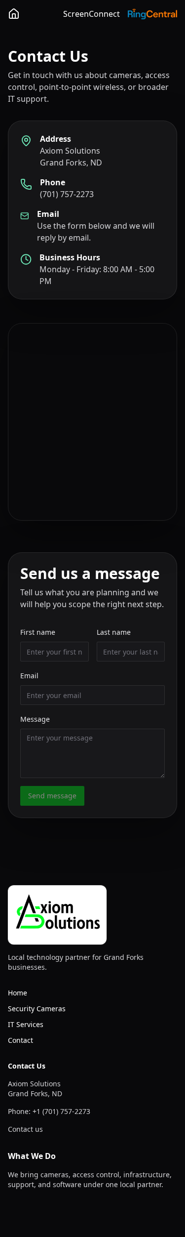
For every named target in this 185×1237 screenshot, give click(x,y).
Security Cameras (37, 1008)
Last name (114, 632)
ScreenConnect (91, 13)
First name (37, 632)
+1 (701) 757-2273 (61, 1111)
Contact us (25, 1129)
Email (29, 675)
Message (35, 719)
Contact (20, 1040)
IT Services (25, 1024)
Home (17, 992)
